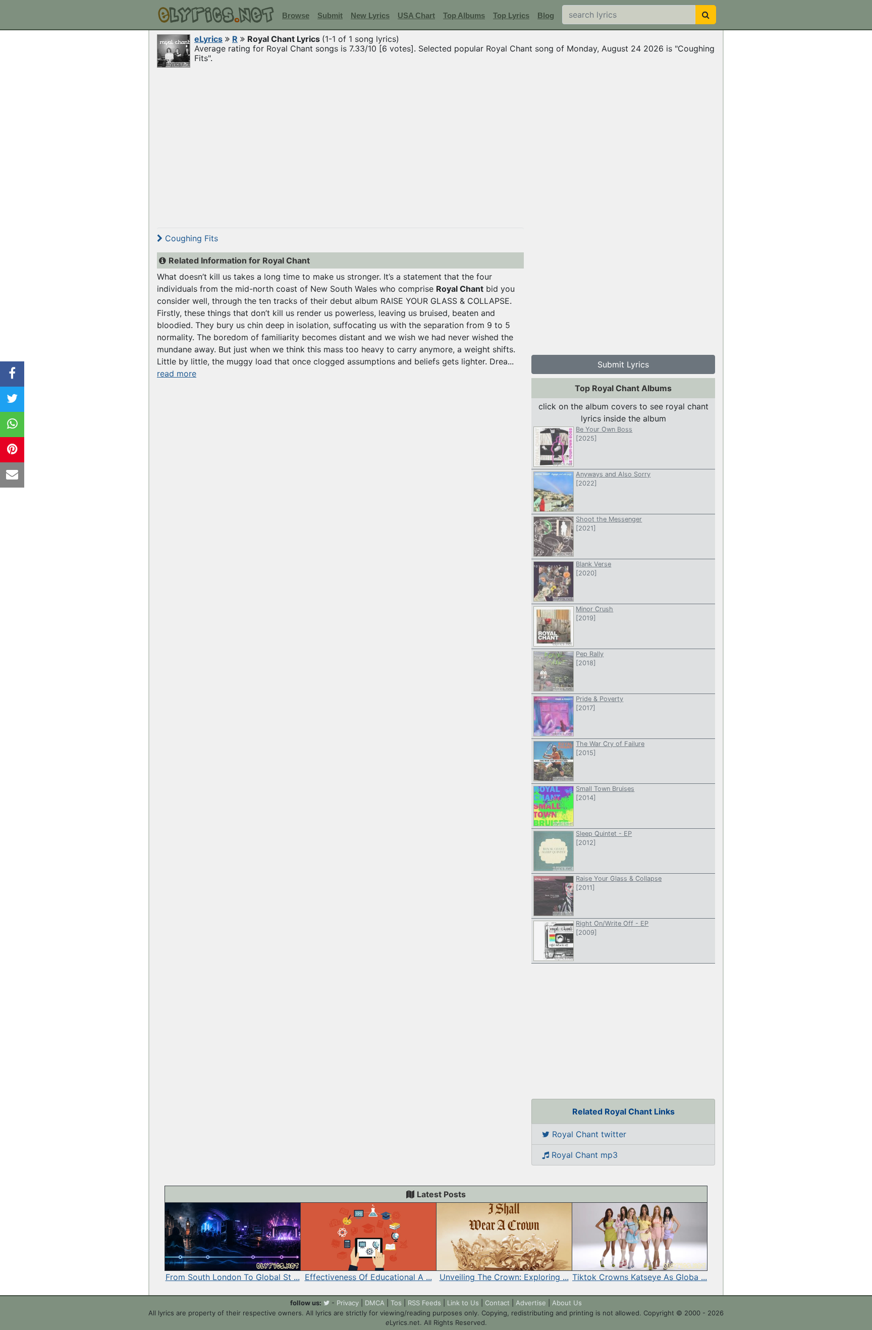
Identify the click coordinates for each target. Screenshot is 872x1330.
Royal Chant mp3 (583, 1155)
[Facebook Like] (12, 374)
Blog (545, 15)
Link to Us (463, 1303)
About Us (567, 1303)
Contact (497, 1303)
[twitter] (326, 1303)
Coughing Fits (190, 238)
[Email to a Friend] (12, 475)
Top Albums (464, 15)
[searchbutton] (705, 14)
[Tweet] (12, 399)
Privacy (348, 1303)
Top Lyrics (511, 15)
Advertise (531, 1303)
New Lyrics (370, 15)
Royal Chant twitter (588, 1134)
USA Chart (416, 15)
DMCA (375, 1303)
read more (176, 373)
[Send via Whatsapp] (12, 424)
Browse (295, 15)
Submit (330, 15)
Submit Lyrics (623, 364)
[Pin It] (12, 449)
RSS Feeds (424, 1303)
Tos (396, 1303)
